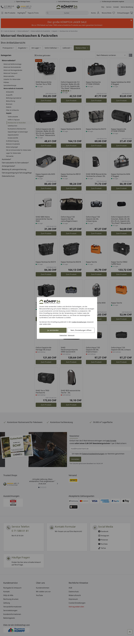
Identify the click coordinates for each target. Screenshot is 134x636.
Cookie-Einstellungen (79, 322)
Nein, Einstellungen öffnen (81, 330)
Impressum (71, 335)
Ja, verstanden (53, 330)
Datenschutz (63, 335)
